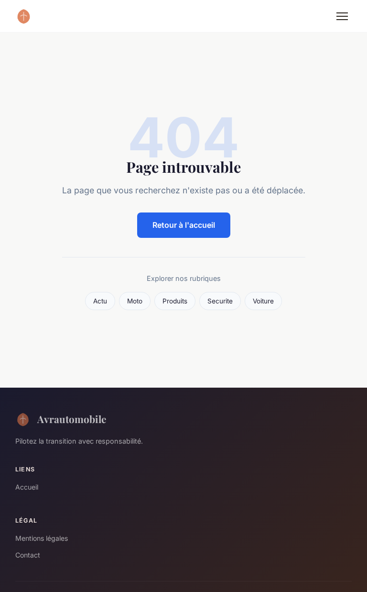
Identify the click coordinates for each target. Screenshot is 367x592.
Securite (220, 301)
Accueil (26, 487)
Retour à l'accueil (183, 225)
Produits (174, 301)
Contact (27, 555)
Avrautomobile (71, 418)
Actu (100, 301)
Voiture (263, 301)
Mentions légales (41, 538)
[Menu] (342, 16)
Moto (134, 301)
